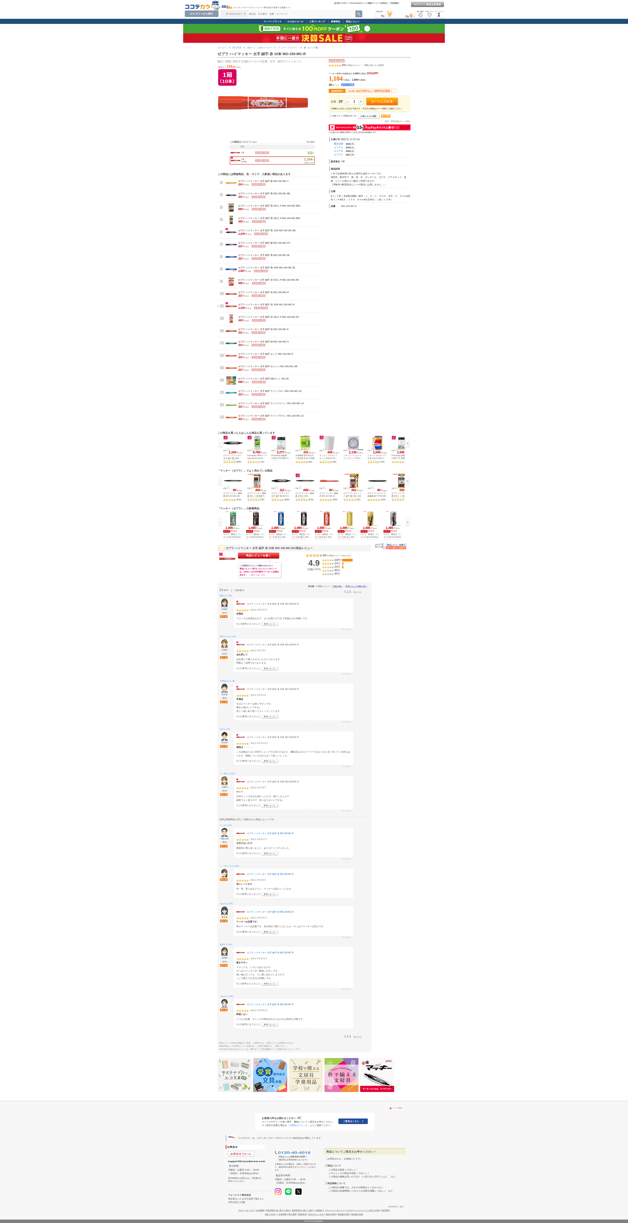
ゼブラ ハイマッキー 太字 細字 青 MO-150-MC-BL (264, 255)
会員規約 (319, 1210)
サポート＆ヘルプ (246, 1210)
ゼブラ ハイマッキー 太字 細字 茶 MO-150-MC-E (263, 329)
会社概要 (260, 1210)
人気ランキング (317, 21)
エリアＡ (338, 147)
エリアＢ (338, 151)
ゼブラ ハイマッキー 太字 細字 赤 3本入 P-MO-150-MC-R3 (268, 317)
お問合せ (384, 3)
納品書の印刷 (357, 1214)
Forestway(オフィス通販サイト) (364, 3)
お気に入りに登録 (368, 116)
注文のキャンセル (316, 1214)
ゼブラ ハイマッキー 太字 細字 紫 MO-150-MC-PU (264, 243)
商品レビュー (353, 21)
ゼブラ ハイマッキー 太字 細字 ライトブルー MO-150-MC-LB (269, 391)
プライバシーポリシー (334, 1210)
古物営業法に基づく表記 (302, 1210)
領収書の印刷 (343, 1214)
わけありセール (296, 21)
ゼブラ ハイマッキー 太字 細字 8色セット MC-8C (263, 378)
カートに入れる (382, 101)
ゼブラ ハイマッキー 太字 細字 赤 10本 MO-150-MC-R (266, 304)
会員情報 (283, 1214)
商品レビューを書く (258, 555)
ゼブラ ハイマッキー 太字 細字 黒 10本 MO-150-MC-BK (267, 230)
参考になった (270, 624)
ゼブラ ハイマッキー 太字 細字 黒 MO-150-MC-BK (264, 193)
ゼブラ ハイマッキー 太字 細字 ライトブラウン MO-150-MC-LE (271, 415)
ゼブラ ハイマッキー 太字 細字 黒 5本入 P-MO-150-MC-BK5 (269, 205)
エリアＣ (338, 154)
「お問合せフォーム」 (298, 1125)
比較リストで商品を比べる (344, 116)
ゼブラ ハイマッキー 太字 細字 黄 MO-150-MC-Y (263, 181)
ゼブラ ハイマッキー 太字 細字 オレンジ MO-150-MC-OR (267, 366)
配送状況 (302, 1214)
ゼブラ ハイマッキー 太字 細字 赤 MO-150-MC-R (263, 292)
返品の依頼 (331, 1214)
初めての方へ (342, 3)
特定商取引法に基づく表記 (277, 1210)
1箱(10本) (244, 160)
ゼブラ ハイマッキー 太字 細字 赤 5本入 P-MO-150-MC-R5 (268, 280)
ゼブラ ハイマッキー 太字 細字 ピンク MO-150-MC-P (265, 354)
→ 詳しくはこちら (257, 575)
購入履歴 (292, 1214)
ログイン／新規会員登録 (427, 4)
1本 (242, 152)
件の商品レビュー (351, 65)
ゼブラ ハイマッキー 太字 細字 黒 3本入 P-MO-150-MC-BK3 (269, 218)
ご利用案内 (394, 3)
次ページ (357, 592)
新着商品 (335, 21)
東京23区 (338, 143)
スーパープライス (272, 21)
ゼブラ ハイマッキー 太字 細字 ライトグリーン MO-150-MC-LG (271, 403)
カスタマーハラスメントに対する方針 (363, 1210)
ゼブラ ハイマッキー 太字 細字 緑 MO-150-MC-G (263, 341)
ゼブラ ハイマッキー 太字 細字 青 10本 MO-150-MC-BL (267, 267)
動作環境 (386, 1210)
